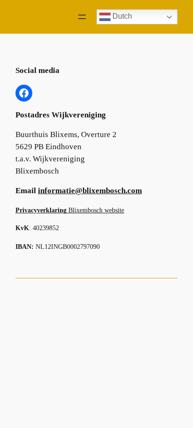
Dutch (121, 16)
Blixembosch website (69, 210)
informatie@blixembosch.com (90, 190)
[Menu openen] (82, 16)
